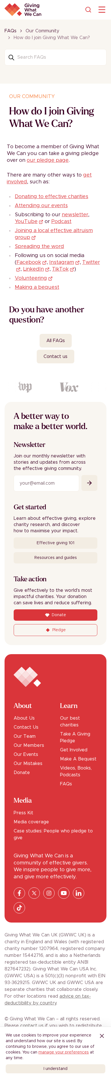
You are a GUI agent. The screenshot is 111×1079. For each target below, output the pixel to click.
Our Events (26, 754)
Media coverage (31, 822)
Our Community (42, 31)
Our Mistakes (28, 763)
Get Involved (73, 750)
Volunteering (31, 278)
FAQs (11, 31)
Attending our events (41, 205)
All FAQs (55, 340)
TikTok (60, 269)
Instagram (61, 262)
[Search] (88, 9)
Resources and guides (55, 558)
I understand (55, 1069)
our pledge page (48, 160)
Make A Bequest (78, 759)
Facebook (29, 262)
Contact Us (26, 727)
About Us (24, 718)
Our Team (25, 736)
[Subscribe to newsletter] (89, 483)
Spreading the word (39, 246)
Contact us (55, 356)
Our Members (29, 745)
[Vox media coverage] (67, 387)
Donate (22, 772)
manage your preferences (63, 1052)
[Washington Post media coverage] (23, 387)
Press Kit (23, 813)
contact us (32, 1025)
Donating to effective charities (51, 196)
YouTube (26, 221)
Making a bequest (37, 287)
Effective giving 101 (55, 543)
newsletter (75, 214)
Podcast (61, 221)
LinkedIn (33, 269)
